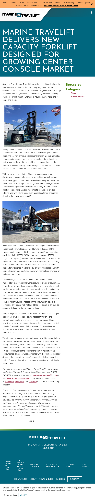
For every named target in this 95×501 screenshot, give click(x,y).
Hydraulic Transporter (52, 466)
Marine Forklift (34, 466)
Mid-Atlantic (20, 479)
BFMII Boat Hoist (8, 465)
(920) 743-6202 (47, 448)
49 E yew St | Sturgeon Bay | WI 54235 (47, 445)
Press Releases (77, 96)
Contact (74, 479)
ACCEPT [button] (23, 495)
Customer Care (69, 466)
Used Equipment (85, 466)
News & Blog (46, 479)
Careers (60, 479)
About (33, 479)
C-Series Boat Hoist (20, 465)
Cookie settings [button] (10, 495)
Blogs (73, 93)
